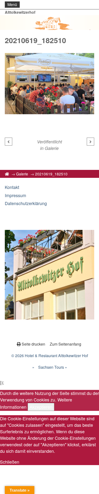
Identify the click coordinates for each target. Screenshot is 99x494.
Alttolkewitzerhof (20, 12)
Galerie (52, 148)
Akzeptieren (41, 407)
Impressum (15, 195)
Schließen (9, 462)
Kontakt (12, 187)
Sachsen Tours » (52, 367)
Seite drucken (33, 344)
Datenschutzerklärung (26, 203)
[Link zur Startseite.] (49, 22)
